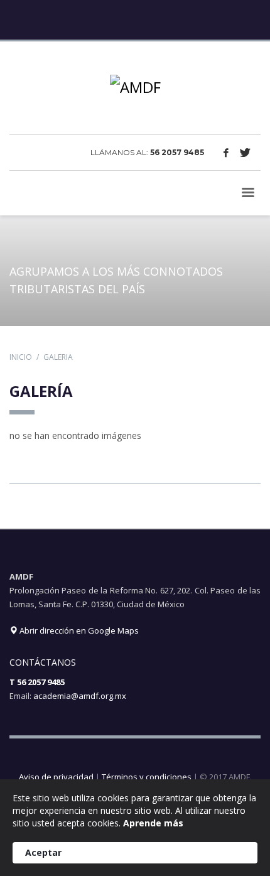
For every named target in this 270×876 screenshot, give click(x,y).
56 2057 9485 (177, 152)
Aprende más (153, 823)
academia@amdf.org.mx (79, 695)
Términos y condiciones (147, 776)
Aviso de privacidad (56, 776)
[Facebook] (226, 152)
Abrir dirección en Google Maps (78, 630)
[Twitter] (244, 152)
